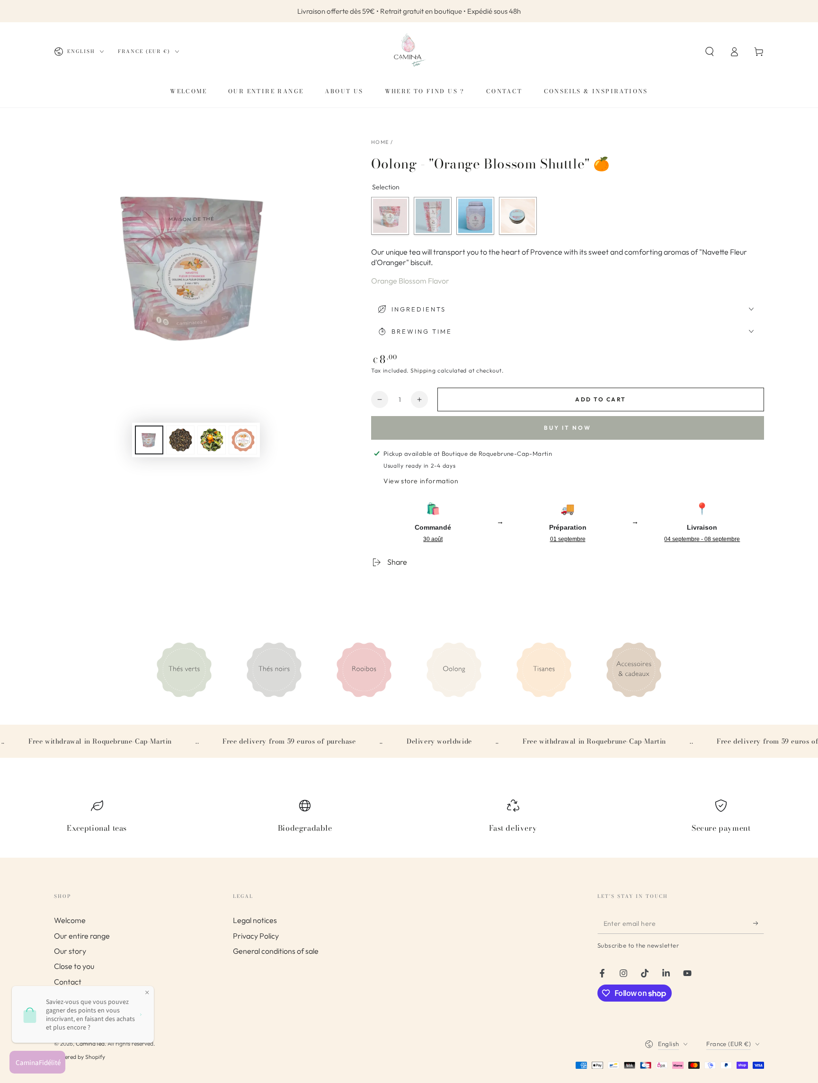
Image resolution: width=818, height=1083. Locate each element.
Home (380, 142)
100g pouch (433, 216)
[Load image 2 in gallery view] (180, 440)
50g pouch (390, 216)
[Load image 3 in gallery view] (211, 440)
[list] (409, 820)
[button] (709, 51)
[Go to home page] (408, 51)
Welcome (70, 920)
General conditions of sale (276, 951)
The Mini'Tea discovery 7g (518, 216)
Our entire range (82, 936)
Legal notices (255, 920)
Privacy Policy (256, 936)
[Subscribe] (758, 923)
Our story (70, 951)
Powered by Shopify (79, 1056)
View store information (420, 481)
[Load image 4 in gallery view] (243, 440)
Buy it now (567, 427)
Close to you (74, 966)
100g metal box (475, 216)
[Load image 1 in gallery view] (149, 440)
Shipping (423, 370)
